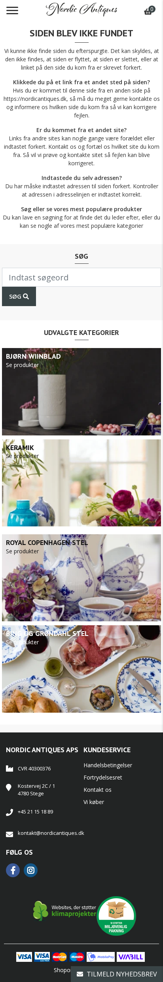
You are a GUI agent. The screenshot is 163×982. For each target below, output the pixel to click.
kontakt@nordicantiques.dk (49, 832)
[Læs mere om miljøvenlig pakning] (116, 911)
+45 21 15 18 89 (35, 811)
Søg (16, 296)
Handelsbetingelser (107, 765)
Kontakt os (97, 789)
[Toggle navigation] (12, 11)
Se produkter (22, 365)
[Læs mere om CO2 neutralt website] (65, 911)
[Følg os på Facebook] (15, 870)
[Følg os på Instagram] (33, 870)
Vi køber (93, 802)
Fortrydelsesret (102, 777)
